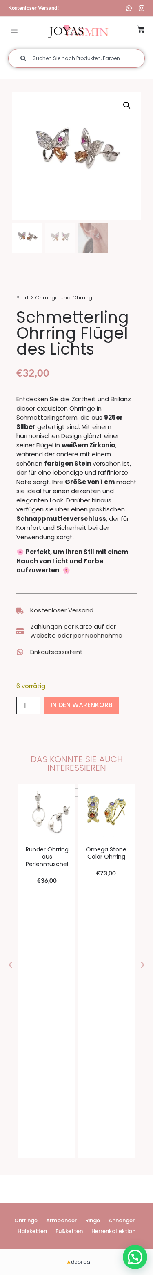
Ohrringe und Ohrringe (65, 297)
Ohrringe (26, 1220)
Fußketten (69, 1231)
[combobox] (76, 58)
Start (22, 297)
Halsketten (32, 1231)
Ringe (92, 1220)
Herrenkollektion (113, 1231)
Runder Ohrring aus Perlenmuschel (47, 856)
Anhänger (122, 1220)
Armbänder (61, 1220)
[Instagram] (141, 8)
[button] (14, 31)
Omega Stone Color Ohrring (106, 853)
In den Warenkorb (82, 705)
